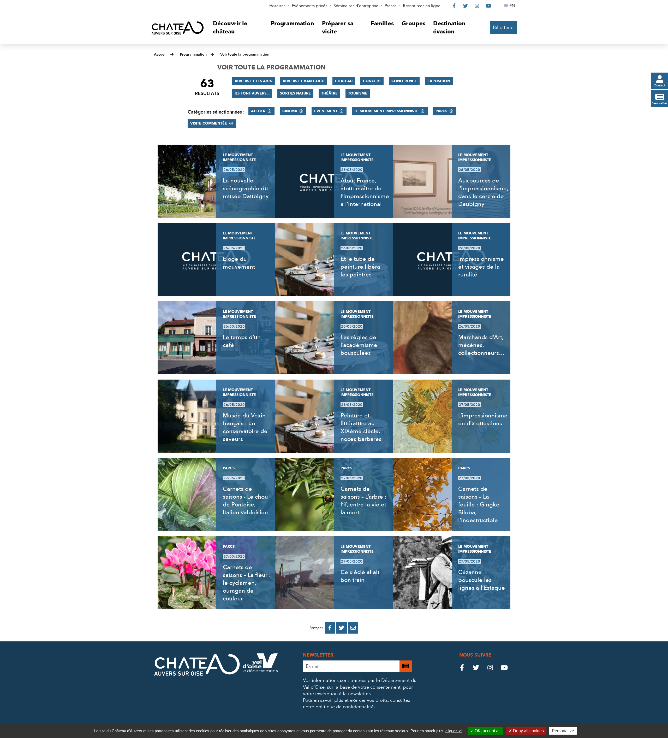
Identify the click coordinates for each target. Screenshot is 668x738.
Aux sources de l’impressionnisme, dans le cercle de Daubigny (483, 192)
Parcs (441, 111)
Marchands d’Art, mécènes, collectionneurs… (481, 345)
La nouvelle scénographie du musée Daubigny (246, 188)
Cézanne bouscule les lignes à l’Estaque (481, 580)
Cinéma (289, 111)
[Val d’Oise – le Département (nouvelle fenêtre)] (260, 671)
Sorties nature (295, 93)
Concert (372, 81)
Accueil (160, 54)
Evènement (325, 111)
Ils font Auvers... (252, 93)
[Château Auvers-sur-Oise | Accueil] (177, 28)
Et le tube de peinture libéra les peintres (360, 267)
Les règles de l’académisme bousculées (359, 345)
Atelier (258, 111)
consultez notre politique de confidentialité (356, 703)
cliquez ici (453, 731)
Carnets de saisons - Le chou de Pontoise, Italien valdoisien (245, 500)
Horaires (277, 6)
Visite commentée (208, 123)
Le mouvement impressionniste (386, 111)
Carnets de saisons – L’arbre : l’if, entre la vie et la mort (363, 500)
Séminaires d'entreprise (355, 6)
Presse (391, 6)
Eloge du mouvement (239, 263)
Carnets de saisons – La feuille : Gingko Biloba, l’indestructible (478, 504)
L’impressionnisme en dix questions (483, 419)
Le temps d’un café (242, 341)
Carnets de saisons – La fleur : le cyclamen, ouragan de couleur (247, 583)
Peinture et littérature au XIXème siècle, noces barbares (361, 427)
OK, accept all (487, 731)
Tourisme (357, 93)
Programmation (193, 54)
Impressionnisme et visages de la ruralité (481, 267)
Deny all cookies (528, 731)
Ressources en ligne (421, 6)
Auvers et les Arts (253, 81)
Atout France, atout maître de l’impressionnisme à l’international (365, 192)
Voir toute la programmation (244, 54)
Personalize (563, 731)
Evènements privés (309, 6)
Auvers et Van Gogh (304, 81)
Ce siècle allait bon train (360, 576)
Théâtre (329, 93)
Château (344, 81)
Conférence (404, 81)
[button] (238, 28)
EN (513, 6)
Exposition (438, 81)
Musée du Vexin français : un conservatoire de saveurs (245, 427)
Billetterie (503, 27)
